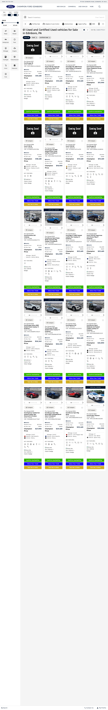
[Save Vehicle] (40, 58)
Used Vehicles (82, 6)
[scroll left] (25, 24)
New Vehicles (61, 6)
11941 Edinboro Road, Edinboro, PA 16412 (94, 1)
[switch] (4, 13)
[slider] (2, 23)
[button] (99, 6)
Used (10, 12)
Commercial (72, 6)
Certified (16, 12)
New (4, 12)
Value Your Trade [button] (32, 115)
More (92, 7)
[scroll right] (103, 24)
